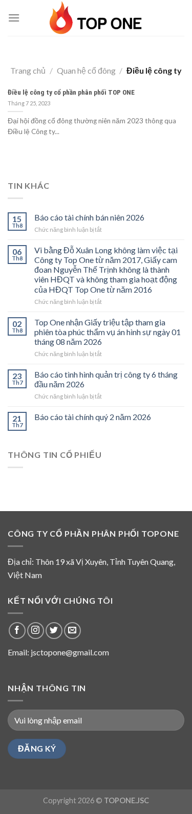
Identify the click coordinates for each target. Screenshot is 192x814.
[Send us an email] (72, 630)
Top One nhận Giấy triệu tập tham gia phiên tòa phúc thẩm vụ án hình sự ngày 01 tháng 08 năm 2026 (107, 331)
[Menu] (14, 17)
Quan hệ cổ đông (86, 70)
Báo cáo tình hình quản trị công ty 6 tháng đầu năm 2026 (106, 379)
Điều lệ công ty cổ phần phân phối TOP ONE (71, 92)
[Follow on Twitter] (54, 630)
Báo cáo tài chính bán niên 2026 (89, 217)
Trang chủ (28, 70)
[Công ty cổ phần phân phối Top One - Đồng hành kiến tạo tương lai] (96, 18)
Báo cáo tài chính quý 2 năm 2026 (92, 417)
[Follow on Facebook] (17, 630)
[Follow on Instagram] (35, 630)
